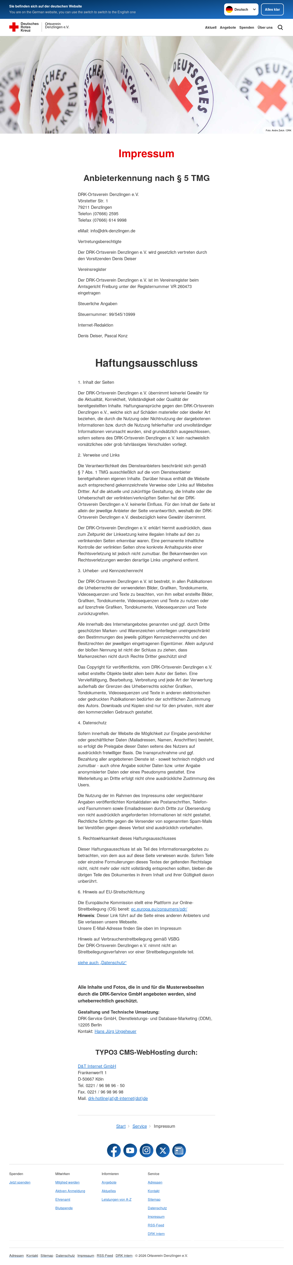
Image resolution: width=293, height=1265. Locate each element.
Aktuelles (109, 1190)
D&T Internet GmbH (97, 1066)
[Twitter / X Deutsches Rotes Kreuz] (163, 1150)
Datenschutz (157, 1207)
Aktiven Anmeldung (70, 1190)
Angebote (228, 27)
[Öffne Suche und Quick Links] (280, 27)
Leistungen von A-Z (116, 1199)
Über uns (265, 27)
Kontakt (153, 1190)
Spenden (246, 27)
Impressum (156, 1216)
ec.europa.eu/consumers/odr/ (159, 909)
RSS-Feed (156, 1225)
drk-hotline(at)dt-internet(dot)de (118, 1098)
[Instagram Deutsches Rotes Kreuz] (146, 1150)
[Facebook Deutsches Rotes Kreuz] (114, 1150)
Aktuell (210, 27)
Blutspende (64, 1207)
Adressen (155, 1182)
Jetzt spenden (19, 1182)
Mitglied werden (67, 1182)
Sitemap (154, 1199)
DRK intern (156, 1233)
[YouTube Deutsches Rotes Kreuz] (130, 1150)
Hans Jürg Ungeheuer (115, 1031)
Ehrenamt (62, 1199)
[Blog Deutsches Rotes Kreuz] (179, 1150)
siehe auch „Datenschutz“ (102, 962)
